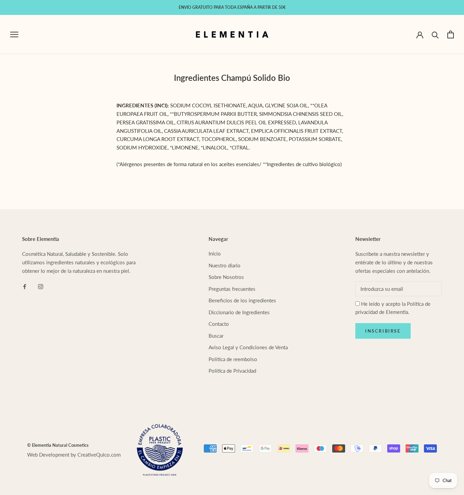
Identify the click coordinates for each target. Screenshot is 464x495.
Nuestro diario (224, 265)
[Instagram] (40, 286)
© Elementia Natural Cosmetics (58, 445)
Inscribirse (383, 331)
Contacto (219, 324)
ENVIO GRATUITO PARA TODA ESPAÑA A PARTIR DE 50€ (232, 7)
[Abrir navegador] (14, 34)
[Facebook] (24, 286)
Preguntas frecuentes (232, 289)
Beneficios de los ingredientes (242, 300)
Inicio (215, 253)
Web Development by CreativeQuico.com (74, 455)
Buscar (216, 336)
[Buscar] (435, 34)
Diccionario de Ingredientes (239, 312)
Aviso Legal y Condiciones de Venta (248, 347)
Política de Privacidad (232, 371)
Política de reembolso (233, 359)
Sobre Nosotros (226, 277)
